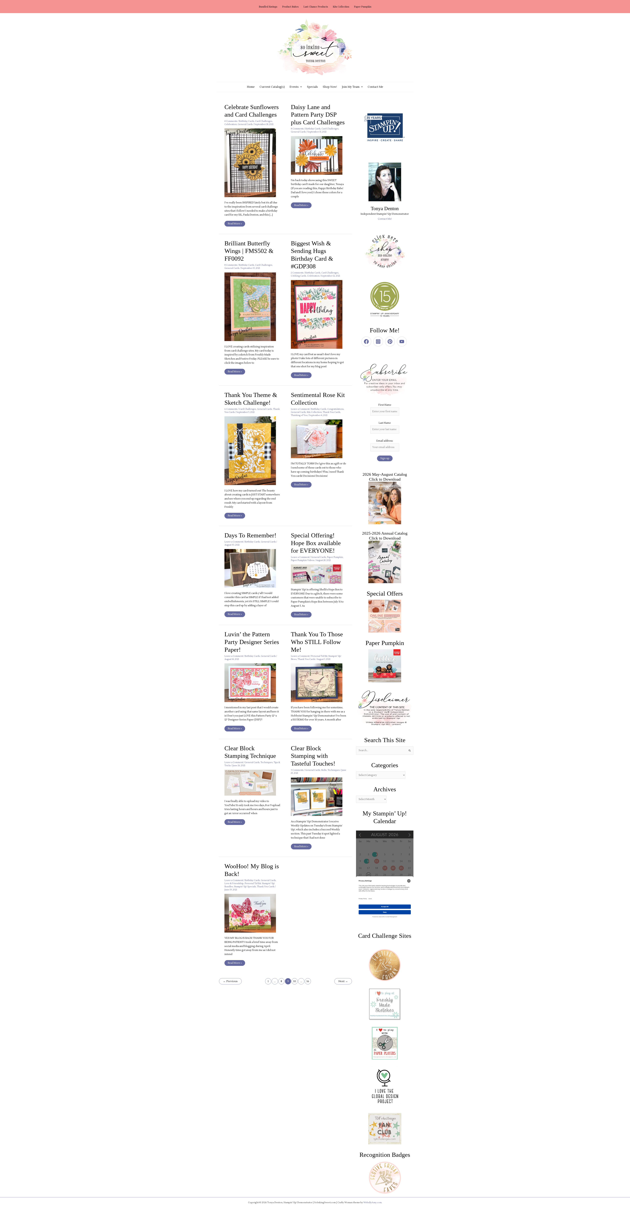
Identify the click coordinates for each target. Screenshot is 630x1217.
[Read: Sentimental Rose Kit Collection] (318, 438)
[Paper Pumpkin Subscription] (384, 665)
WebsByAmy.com (372, 1202)
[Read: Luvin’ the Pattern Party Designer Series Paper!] (252, 682)
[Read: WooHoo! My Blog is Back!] (252, 913)
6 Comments (230, 409)
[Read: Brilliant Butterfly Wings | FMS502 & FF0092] (252, 306)
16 (307, 981)
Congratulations (335, 409)
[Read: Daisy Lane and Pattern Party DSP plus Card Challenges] (318, 155)
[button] (300, 86)
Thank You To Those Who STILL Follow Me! (317, 642)
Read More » (235, 223)
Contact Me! (385, 218)
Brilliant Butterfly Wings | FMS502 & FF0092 (248, 251)
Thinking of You (299, 415)
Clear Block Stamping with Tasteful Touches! (313, 756)
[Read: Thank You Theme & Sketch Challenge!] (252, 450)
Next (343, 981)
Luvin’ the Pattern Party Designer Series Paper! (251, 642)
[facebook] (367, 341)
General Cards (245, 124)
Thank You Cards (331, 412)
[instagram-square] (379, 341)
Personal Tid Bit (319, 656)
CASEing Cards (298, 276)
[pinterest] (390, 341)
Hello (324, 770)
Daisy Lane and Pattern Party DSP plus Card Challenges (318, 115)
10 (294, 981)
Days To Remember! (250, 535)
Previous (230, 981)
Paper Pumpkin (335, 557)
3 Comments (297, 770)
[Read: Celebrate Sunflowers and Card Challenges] (252, 162)
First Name (384, 404)
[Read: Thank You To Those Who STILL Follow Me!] (318, 682)
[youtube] (402, 341)
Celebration (230, 124)
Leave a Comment (300, 409)
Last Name (385, 423)
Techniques (267, 762)
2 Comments (297, 272)
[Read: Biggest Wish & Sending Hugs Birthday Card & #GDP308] (318, 314)
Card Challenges (263, 121)
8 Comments (230, 265)
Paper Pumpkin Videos (302, 560)
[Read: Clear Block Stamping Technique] (252, 782)
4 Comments (230, 121)
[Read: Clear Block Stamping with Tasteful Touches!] (318, 796)
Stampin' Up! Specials (245, 886)
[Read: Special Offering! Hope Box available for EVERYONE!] (318, 574)
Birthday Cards (246, 121)
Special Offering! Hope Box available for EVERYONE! (316, 543)
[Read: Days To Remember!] (252, 568)
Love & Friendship (234, 883)
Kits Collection (314, 412)
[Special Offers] (384, 616)
